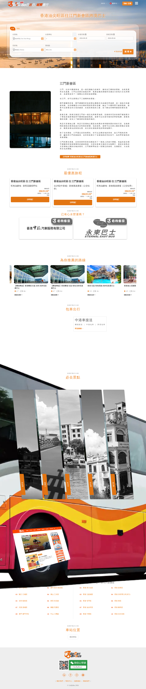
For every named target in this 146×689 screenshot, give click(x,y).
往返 (12, 28)
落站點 (47, 45)
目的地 (15, 45)
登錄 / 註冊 (127, 3)
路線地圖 (119, 51)
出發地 (15, 34)
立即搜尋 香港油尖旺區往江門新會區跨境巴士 (80, 157)
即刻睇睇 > (79, 328)
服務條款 (77, 681)
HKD (103, 3)
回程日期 (109, 34)
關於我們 (60, 681)
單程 (18, 28)
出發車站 (48, 34)
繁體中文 (114, 3)
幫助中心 (68, 681)
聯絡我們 (86, 681)
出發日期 (81, 34)
